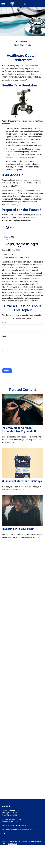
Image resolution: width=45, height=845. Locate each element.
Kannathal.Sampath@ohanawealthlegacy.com (19, 829)
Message (5, 350)
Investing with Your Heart (18, 528)
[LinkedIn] (3, 833)
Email (4, 336)
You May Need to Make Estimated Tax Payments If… (20, 429)
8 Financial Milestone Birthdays (22, 481)
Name (4, 322)
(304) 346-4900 (12, 813)
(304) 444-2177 (13, 810)
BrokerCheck (12, 844)
